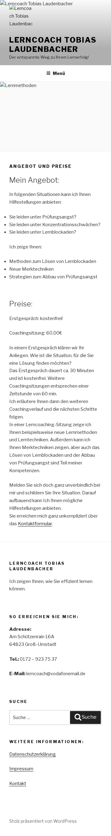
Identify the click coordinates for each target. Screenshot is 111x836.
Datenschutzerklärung (32, 754)
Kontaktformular (35, 523)
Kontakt (17, 783)
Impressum (21, 769)
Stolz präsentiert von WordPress (43, 821)
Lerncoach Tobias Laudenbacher (53, 44)
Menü (59, 73)
